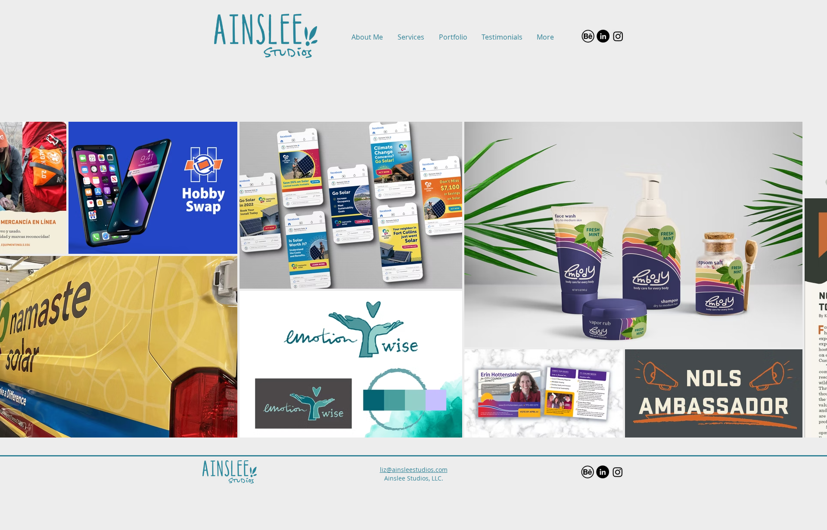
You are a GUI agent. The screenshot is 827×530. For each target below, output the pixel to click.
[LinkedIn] (603, 36)
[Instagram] (618, 36)
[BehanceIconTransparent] (587, 36)
